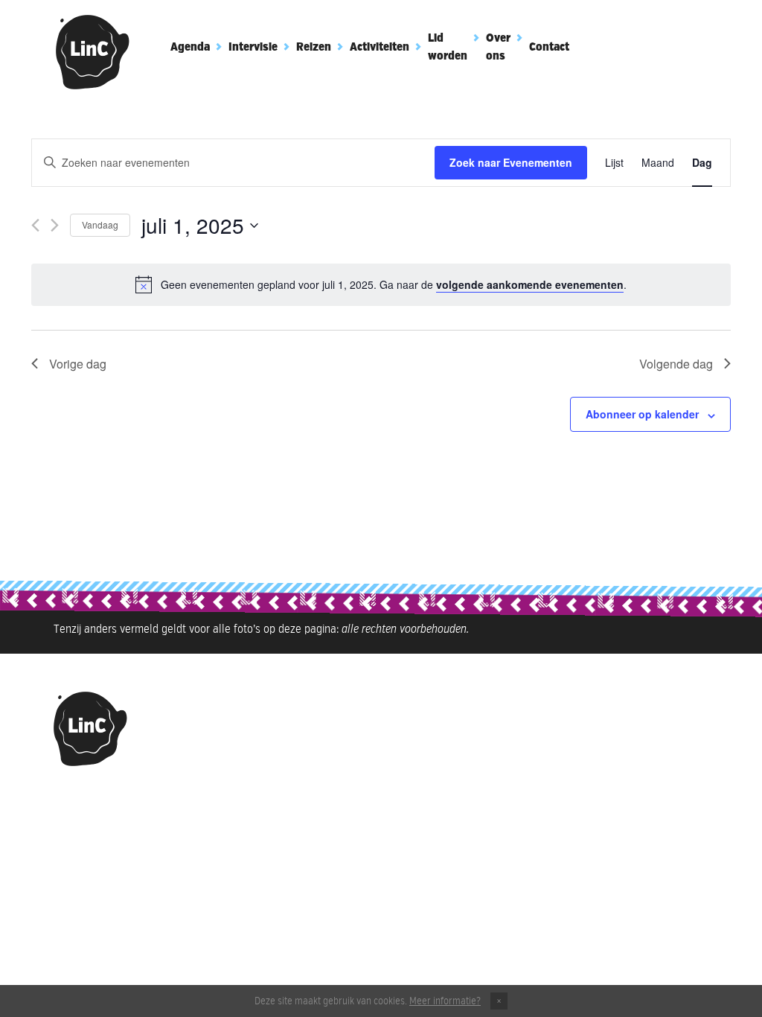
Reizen (313, 48)
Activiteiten (379, 48)
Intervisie (253, 48)
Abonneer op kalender (642, 414)
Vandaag (100, 224)
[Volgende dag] (55, 225)
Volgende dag (676, 363)
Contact (549, 48)
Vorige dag (77, 363)
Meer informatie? (445, 1001)
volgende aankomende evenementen (530, 284)
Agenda (190, 48)
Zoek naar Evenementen (510, 162)
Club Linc (93, 52)
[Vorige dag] (35, 225)
